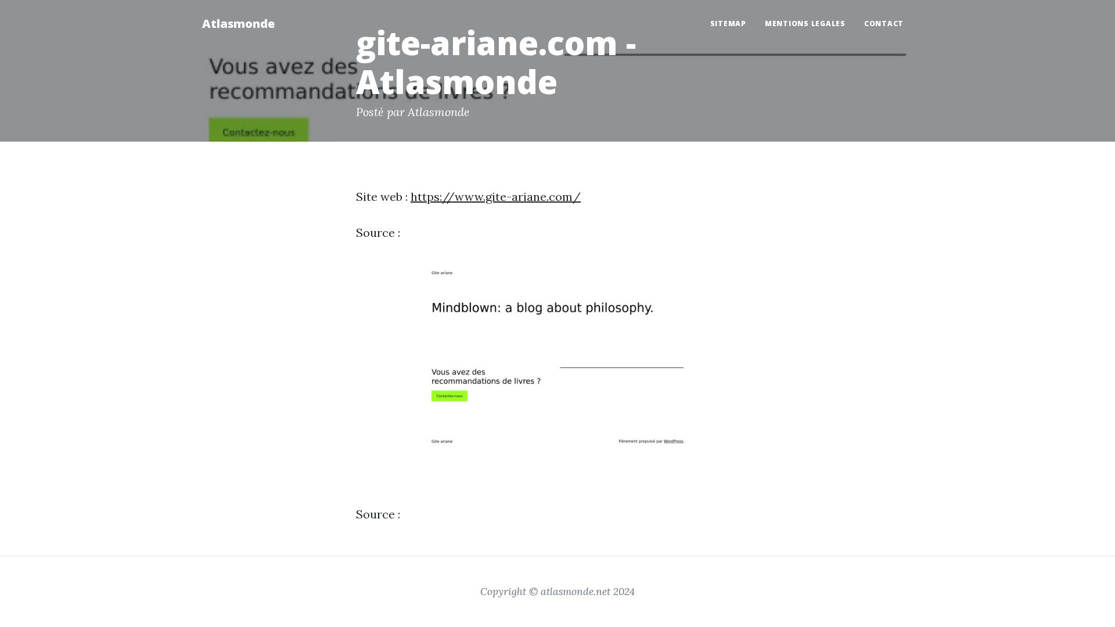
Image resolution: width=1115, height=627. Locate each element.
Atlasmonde (238, 23)
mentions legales (805, 23)
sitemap (728, 23)
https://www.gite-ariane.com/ (496, 196)
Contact (884, 23)
